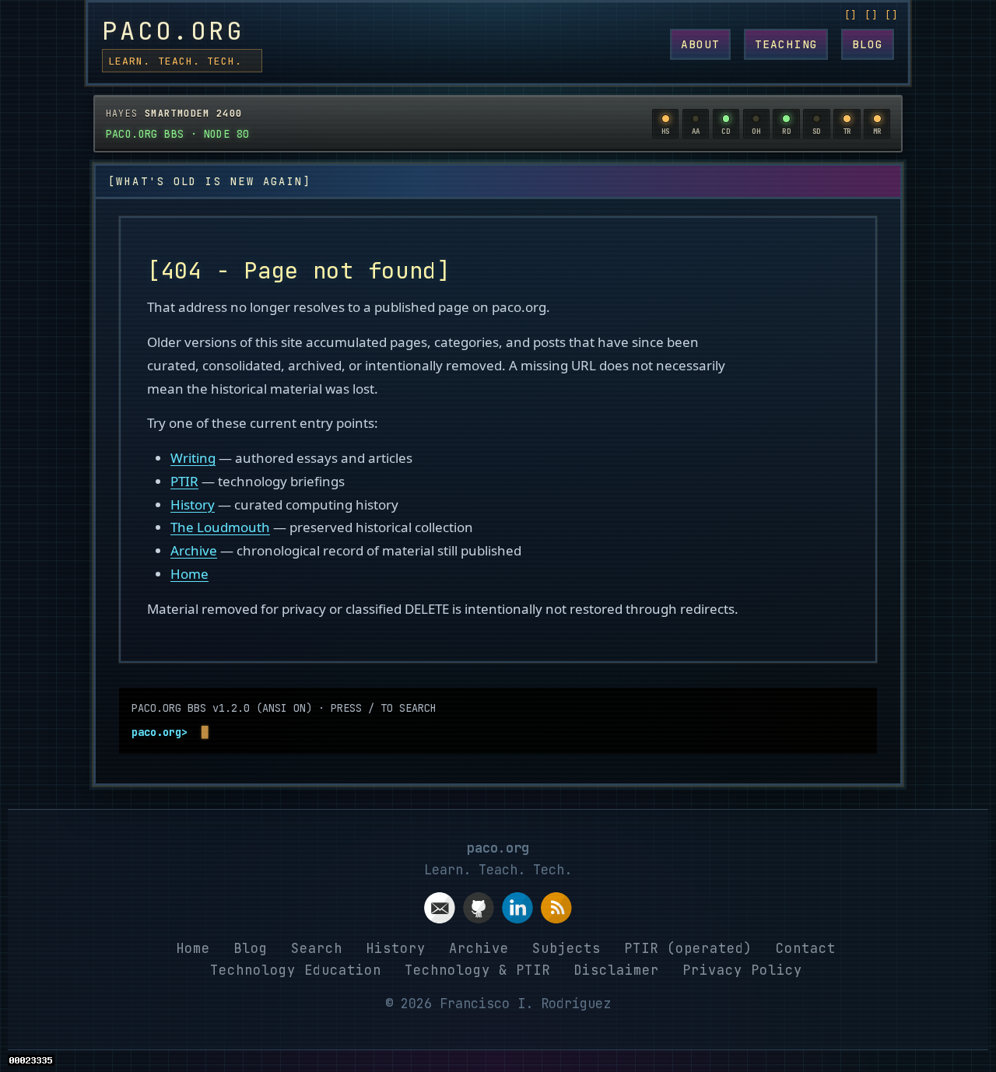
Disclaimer (616, 970)
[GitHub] (478, 911)
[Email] (439, 911)
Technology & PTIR (477, 970)
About (701, 44)
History (192, 504)
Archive (193, 550)
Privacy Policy (742, 970)
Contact (806, 948)
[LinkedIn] (517, 911)
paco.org (173, 30)
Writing (193, 458)
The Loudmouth (220, 527)
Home (189, 574)
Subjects (566, 948)
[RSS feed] (556, 911)
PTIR (184, 481)
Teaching (786, 44)
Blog (868, 44)
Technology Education (295, 970)
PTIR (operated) (688, 948)
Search (316, 948)
